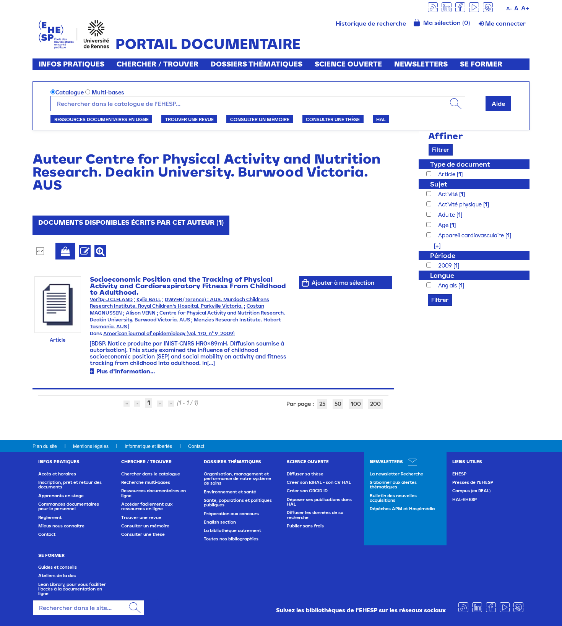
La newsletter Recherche (396, 474)
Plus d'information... (125, 371)
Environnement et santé (230, 492)
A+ (525, 8)
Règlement (50, 517)
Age (444, 225)
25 (322, 404)
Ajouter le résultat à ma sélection (65, 251)
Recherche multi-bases (145, 482)
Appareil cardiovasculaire (471, 235)
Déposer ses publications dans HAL (319, 501)
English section (220, 522)
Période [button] (442, 255)
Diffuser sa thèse (305, 474)
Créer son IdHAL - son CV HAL (319, 482)
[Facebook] (460, 6)
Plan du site (44, 446)
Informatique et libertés (148, 446)
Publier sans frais (305, 526)
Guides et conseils (57, 567)
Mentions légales (91, 446)
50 (338, 404)
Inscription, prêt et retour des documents (70, 484)
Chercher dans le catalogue (150, 474)
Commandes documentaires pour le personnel (68, 506)
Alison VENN (141, 313)
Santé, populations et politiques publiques (238, 502)
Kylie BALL (148, 299)
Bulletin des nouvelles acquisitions (393, 498)
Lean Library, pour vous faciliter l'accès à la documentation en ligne (72, 589)
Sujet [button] (438, 184)
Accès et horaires (57, 474)
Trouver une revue (189, 119)
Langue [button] (442, 275)
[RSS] (433, 6)
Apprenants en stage (61, 495)
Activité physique (460, 204)
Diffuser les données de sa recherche (315, 514)
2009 (445, 265)
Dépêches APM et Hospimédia (402, 508)
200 (375, 404)
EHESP (459, 474)
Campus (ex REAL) (471, 490)
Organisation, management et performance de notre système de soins (237, 479)
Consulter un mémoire (259, 119)
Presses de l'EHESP (472, 482)
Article (447, 174)
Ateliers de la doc (57, 575)
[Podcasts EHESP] (488, 6)
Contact (196, 446)
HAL (380, 119)
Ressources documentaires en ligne (101, 119)
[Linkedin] (447, 6)
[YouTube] (474, 6)
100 (356, 404)
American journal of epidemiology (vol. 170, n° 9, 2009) (169, 333)
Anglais (448, 285)
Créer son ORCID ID (307, 490)
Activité (448, 194)
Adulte (447, 214)
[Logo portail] (73, 33)
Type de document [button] (460, 164)
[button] (433, 245)
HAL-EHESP (464, 499)
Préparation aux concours (231, 513)
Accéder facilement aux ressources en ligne (146, 506)
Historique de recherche (371, 23)
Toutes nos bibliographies (231, 539)
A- (509, 8)
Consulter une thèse (333, 119)
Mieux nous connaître (61, 526)
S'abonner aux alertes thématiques (393, 484)
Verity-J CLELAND (111, 299)
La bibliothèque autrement (232, 530)
